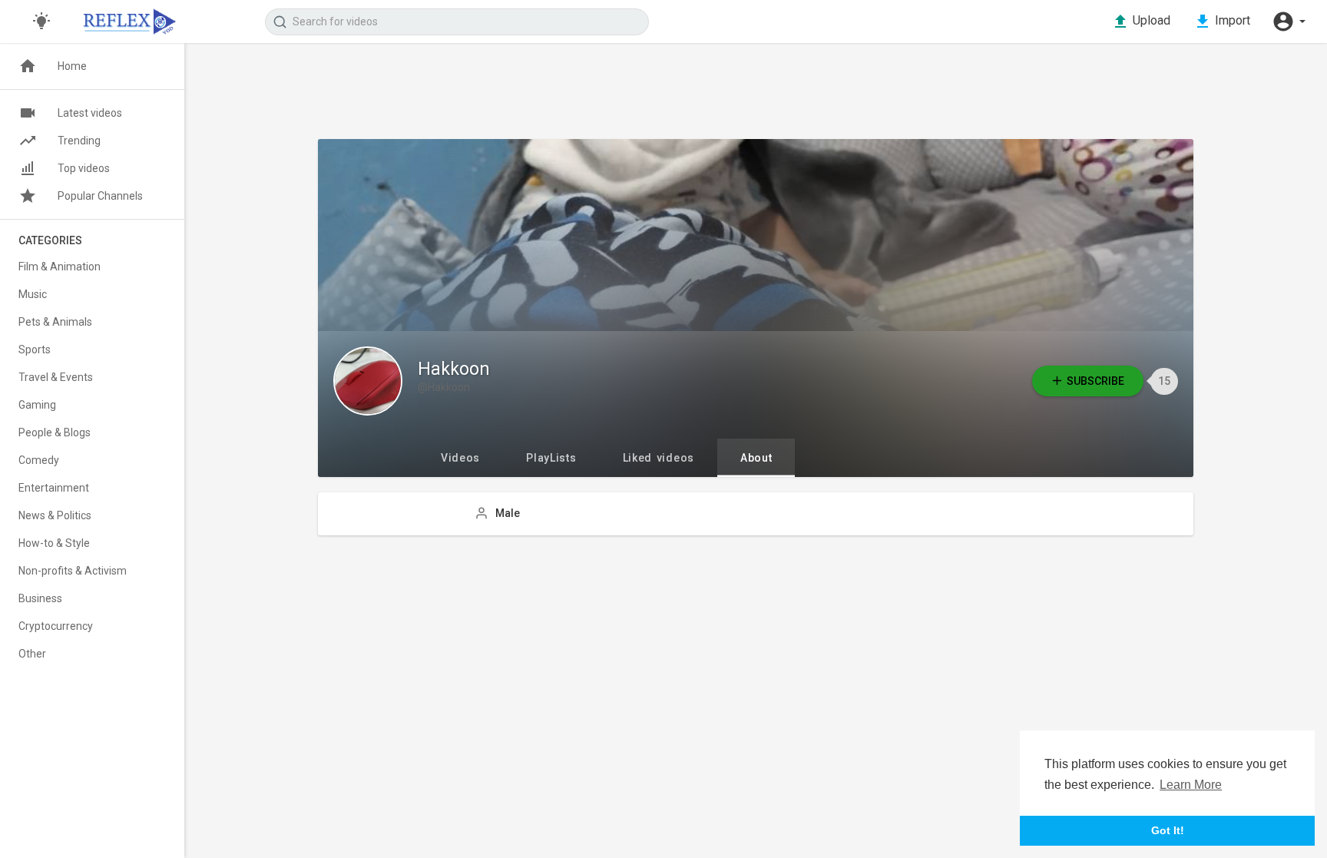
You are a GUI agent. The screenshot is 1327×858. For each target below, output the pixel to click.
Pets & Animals (55, 322)
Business (40, 598)
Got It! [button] (1167, 830)
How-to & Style (54, 543)
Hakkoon (454, 369)
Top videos (84, 168)
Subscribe (1095, 381)
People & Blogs (54, 432)
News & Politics (54, 515)
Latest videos (90, 113)
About (756, 458)
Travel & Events (55, 377)
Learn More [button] (1191, 784)
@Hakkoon (444, 387)
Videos (460, 458)
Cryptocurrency (55, 626)
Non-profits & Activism (72, 571)
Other (32, 654)
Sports (34, 349)
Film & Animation (59, 266)
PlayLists (551, 458)
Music (32, 294)
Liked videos (658, 458)
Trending (79, 140)
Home (72, 66)
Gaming (37, 405)
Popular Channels (100, 196)
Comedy (38, 460)
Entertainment (53, 488)
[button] (1288, 21)
